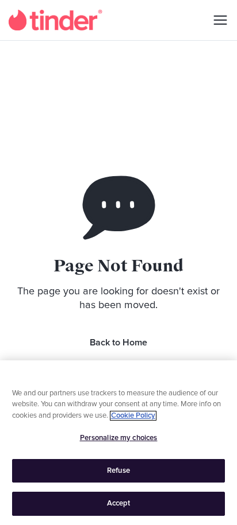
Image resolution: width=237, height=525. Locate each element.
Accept (119, 503)
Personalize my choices (119, 438)
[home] (55, 20)
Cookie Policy (133, 415)
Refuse (118, 471)
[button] (216, 20)
